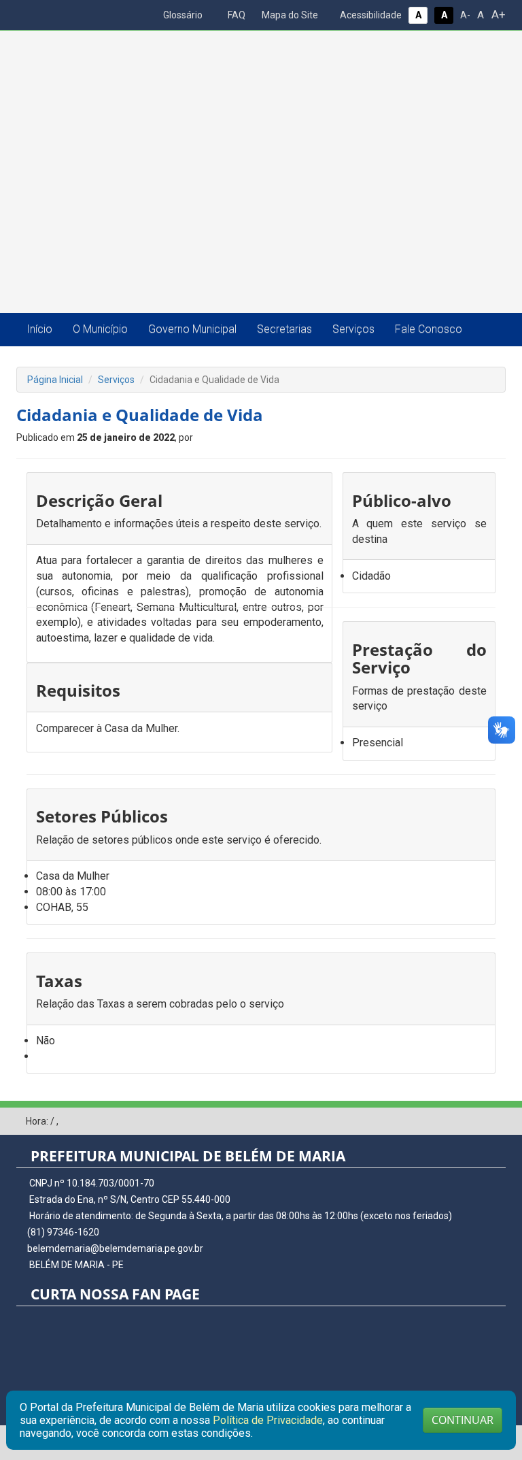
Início (39, 328)
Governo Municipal (192, 328)
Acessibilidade (370, 15)
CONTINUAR (462, 1419)
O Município (100, 328)
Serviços (353, 328)
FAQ (235, 15)
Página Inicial (55, 379)
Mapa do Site (289, 15)
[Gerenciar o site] (496, 1121)
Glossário (182, 15)
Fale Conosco (428, 328)
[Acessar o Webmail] (475, 1121)
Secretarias (284, 328)
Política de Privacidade (268, 1420)
